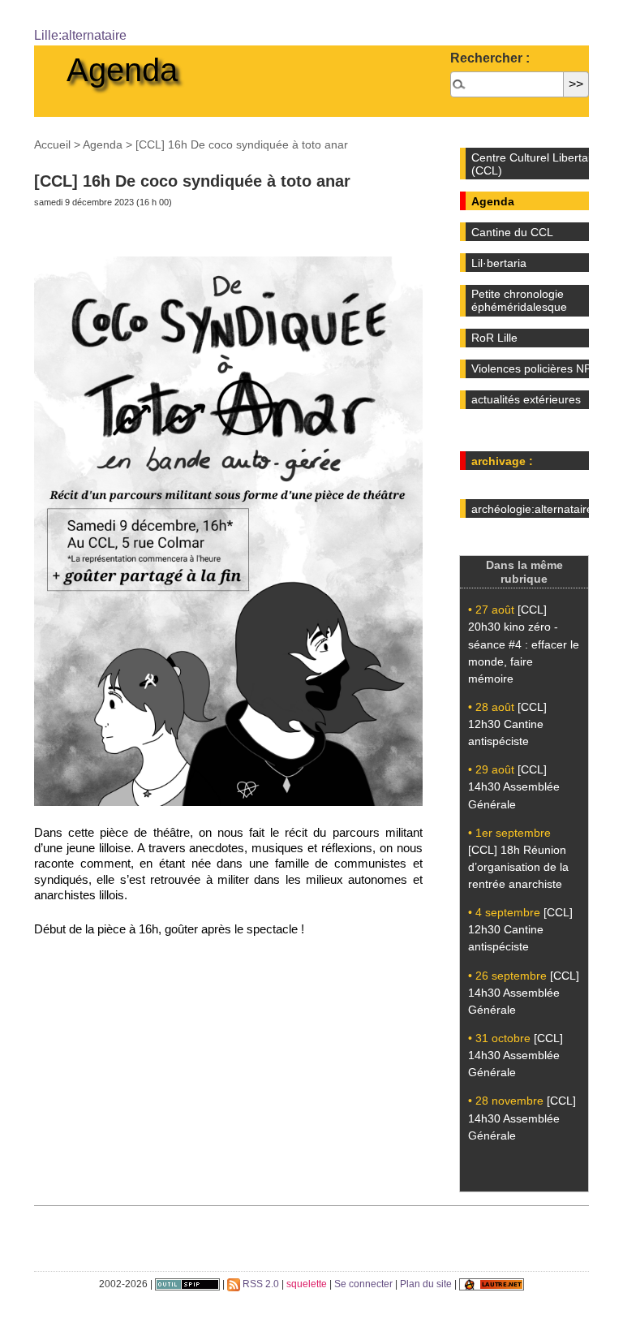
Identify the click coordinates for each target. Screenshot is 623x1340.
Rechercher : (490, 58)
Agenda (122, 70)
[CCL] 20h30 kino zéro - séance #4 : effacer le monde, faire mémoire (523, 643)
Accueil (52, 144)
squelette (306, 1284)
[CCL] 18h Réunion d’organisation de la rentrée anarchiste (518, 866)
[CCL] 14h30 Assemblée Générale (514, 786)
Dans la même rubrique (524, 571)
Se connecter (363, 1284)
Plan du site (426, 1284)
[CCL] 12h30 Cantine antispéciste (507, 724)
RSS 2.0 (259, 1284)
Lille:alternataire (80, 35)
